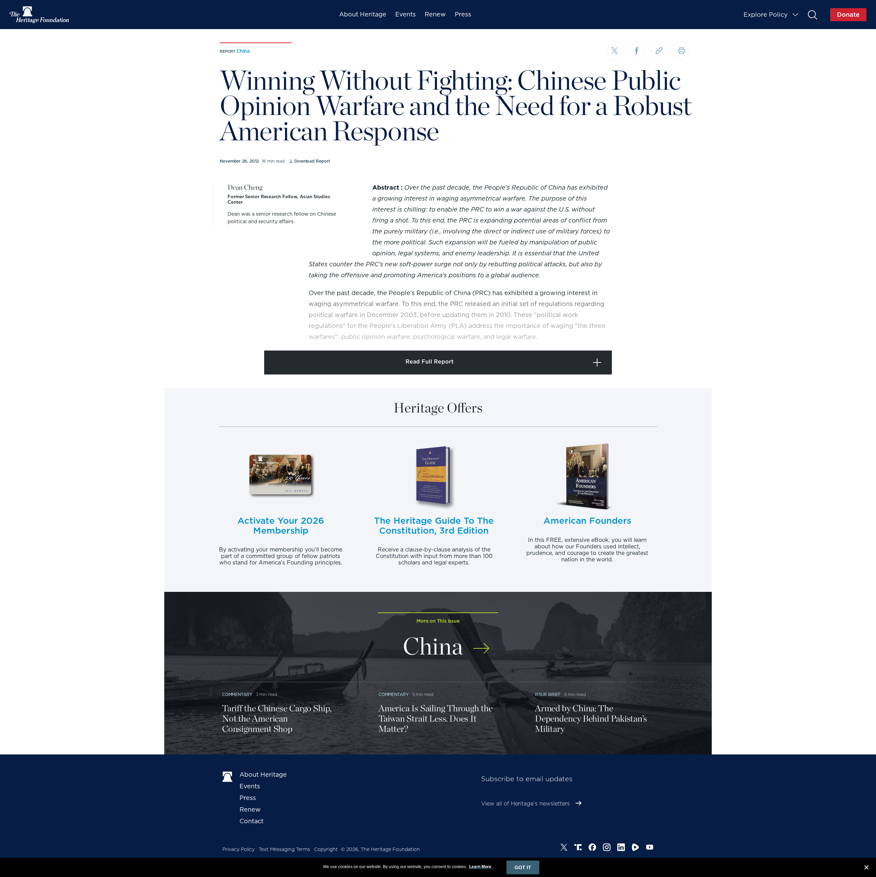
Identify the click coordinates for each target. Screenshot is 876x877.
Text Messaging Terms (284, 849)
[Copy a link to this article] (659, 51)
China (243, 51)
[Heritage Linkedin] (621, 848)
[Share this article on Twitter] (614, 51)
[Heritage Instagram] (606, 848)
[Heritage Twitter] (564, 848)
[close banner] (866, 868)
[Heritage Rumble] (635, 848)
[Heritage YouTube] (650, 848)
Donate (848, 14)
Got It (523, 867)
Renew (435, 14)
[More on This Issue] (481, 643)
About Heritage (362, 14)
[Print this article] (681, 51)
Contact (251, 821)
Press (463, 14)
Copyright (326, 849)
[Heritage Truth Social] (578, 848)
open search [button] (812, 14)
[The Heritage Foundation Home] (40, 14)
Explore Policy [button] (766, 14)
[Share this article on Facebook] (636, 51)
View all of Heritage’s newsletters (525, 803)
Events (405, 14)
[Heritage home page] (227, 776)
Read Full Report (429, 361)
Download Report (312, 161)
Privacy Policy (238, 849)
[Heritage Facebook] (592, 848)
